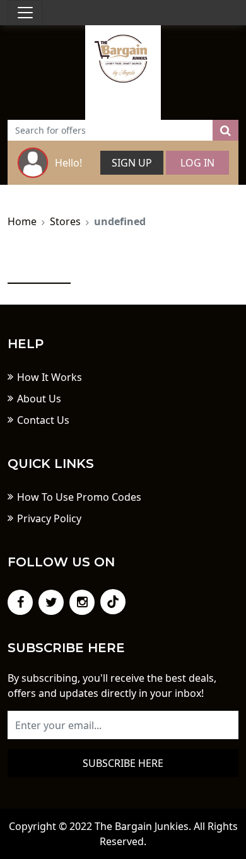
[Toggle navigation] (25, 12)
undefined (120, 221)
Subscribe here (123, 763)
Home (22, 221)
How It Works (49, 377)
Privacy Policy (49, 518)
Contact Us (43, 420)
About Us (39, 399)
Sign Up (132, 163)
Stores (65, 221)
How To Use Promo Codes (79, 497)
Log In (197, 163)
